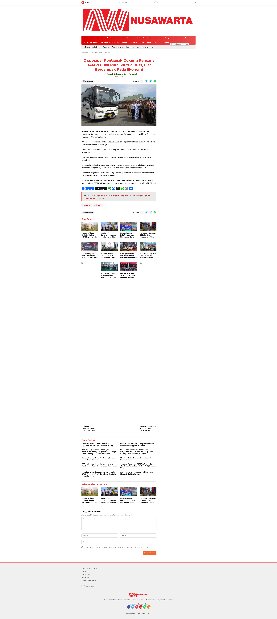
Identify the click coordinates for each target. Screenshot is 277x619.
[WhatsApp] (145, 607)
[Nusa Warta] (138, 20)
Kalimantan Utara (182, 38)
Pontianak (133, 74)
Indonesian (178, 44)
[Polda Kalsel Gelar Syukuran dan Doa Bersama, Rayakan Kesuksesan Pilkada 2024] (128, 266)
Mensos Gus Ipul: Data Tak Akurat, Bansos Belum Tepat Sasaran (89, 255)
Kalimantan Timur (90, 42)
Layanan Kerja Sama (145, 47)
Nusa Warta (130, 613)
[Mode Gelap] (194, 2)
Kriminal (115, 42)
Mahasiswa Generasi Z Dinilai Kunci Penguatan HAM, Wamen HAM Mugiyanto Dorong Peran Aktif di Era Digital (148, 235)
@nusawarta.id (88, 586)
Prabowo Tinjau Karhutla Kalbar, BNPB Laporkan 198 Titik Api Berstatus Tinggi (89, 235)
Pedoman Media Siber (91, 47)
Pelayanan (87, 205)
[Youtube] (141, 607)
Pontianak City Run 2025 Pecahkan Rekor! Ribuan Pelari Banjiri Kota (109, 275)
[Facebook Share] (141, 81)
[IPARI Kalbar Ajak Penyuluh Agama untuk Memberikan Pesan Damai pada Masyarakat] (128, 246)
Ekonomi (165, 42)
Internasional (88, 38)
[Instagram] (136, 607)
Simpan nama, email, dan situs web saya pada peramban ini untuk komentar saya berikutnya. (115, 547)
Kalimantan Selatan (125, 38)
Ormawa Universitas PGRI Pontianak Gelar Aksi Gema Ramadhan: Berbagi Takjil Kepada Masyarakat (148, 255)
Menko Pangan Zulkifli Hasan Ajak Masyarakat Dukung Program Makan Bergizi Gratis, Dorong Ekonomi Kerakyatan (128, 235)
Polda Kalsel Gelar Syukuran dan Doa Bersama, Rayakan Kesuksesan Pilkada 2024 (128, 275)
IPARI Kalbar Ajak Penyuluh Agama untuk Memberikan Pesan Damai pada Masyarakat (127, 255)
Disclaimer (130, 47)
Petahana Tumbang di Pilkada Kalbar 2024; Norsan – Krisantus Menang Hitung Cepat (148, 428)
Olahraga (133, 42)
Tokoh (156, 42)
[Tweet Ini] (146, 81)
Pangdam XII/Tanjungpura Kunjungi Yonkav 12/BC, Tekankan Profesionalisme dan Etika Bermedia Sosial (89, 428)
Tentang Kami (117, 47)
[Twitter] (132, 607)
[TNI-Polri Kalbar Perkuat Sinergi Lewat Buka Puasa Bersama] (109, 246)
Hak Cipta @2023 (144, 613)
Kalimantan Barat (144, 38)
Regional (104, 42)
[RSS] (149, 607)
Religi (149, 42)
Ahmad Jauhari (107, 74)
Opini (142, 42)
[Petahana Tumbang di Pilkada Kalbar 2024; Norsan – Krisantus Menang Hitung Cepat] (148, 343)
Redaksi (106, 47)
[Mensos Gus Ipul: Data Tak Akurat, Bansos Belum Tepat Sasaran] (89, 246)
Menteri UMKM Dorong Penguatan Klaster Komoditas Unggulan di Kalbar (108, 235)
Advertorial (109, 38)
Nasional (99, 38)
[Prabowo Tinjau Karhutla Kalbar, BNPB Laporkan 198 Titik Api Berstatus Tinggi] (89, 226)
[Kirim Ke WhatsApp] (154, 81)
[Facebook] (128, 607)
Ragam (124, 42)
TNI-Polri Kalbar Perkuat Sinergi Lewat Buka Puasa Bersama (108, 255)
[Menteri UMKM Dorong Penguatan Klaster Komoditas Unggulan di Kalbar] (109, 226)
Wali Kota (97, 205)
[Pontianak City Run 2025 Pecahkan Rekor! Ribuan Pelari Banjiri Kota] (109, 266)
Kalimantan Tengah (163, 38)
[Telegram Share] (150, 81)
